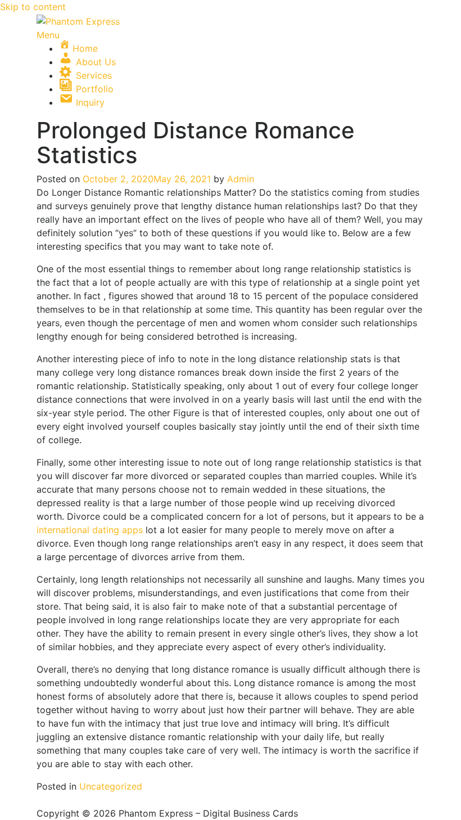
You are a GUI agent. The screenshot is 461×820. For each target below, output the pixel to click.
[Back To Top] (40, 799)
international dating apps (90, 529)
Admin (240, 178)
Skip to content (33, 6)
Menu (48, 34)
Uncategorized (110, 786)
